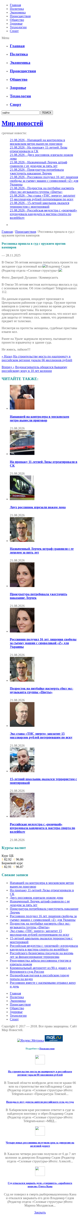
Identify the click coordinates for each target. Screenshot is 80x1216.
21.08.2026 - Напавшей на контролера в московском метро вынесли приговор (37, 141)
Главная (15, 5)
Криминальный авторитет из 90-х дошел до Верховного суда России (40, 969)
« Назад (7, 356)
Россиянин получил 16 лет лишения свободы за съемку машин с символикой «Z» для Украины (43, 643)
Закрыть (40, 1212)
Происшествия (20, 16)
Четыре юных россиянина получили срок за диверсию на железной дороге (40, 1144)
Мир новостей (22, 123)
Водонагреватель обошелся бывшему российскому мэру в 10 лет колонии (34, 369)
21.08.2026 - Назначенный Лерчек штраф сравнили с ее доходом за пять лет (38, 164)
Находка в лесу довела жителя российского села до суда (40, 1101)
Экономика (18, 12)
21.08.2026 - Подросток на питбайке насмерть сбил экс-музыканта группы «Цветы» (42, 190)
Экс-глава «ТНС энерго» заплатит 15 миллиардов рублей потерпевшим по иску (41, 735)
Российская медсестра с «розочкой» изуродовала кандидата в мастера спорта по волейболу (42, 828)
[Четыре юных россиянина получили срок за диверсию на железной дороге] (40, 1134)
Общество (17, 20)
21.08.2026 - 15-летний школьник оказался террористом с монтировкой (39, 204)
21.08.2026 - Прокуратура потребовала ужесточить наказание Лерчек (37, 171)
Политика (17, 8)
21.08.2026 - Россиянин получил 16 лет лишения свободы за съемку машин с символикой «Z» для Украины (44, 180)
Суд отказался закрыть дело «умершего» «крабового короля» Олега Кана (40, 1184)
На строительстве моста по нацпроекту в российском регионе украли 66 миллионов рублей (37, 358)
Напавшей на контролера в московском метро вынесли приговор (39, 418)
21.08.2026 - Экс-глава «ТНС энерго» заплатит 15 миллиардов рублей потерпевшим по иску (42, 197)
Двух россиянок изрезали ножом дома (38, 507)
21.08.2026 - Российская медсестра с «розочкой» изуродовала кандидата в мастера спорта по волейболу (43, 214)
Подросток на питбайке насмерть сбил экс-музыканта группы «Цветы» (41, 690)
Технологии (18, 27)
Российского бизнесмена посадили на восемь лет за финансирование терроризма (41, 955)
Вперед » (8, 367)
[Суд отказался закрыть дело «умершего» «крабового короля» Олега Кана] (40, 1175)
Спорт (14, 31)
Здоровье (16, 23)
